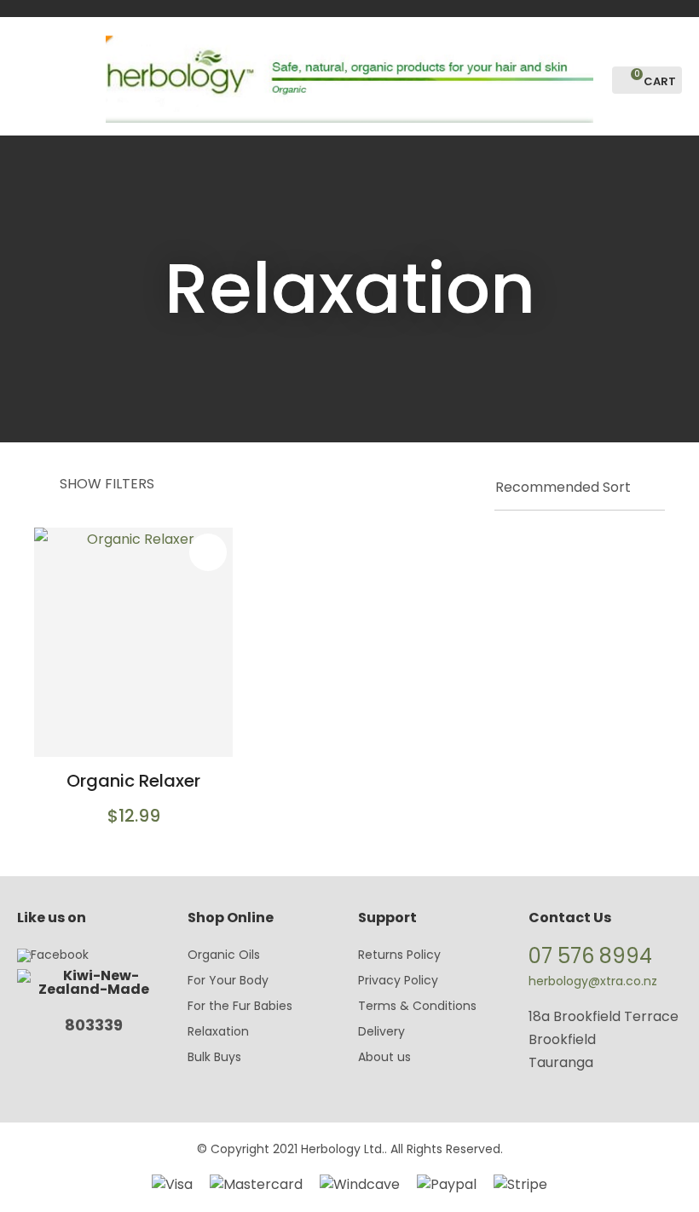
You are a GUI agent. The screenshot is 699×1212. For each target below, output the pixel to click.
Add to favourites (208, 552)
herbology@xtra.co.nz (593, 981)
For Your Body (228, 980)
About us (384, 1056)
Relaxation (218, 1031)
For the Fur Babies (240, 1005)
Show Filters (107, 483)
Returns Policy (399, 954)
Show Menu (27, 75)
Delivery (381, 1031)
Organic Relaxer (133, 781)
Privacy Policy (398, 980)
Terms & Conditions (417, 1005)
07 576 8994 (590, 956)
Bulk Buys (214, 1056)
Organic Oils (224, 954)
